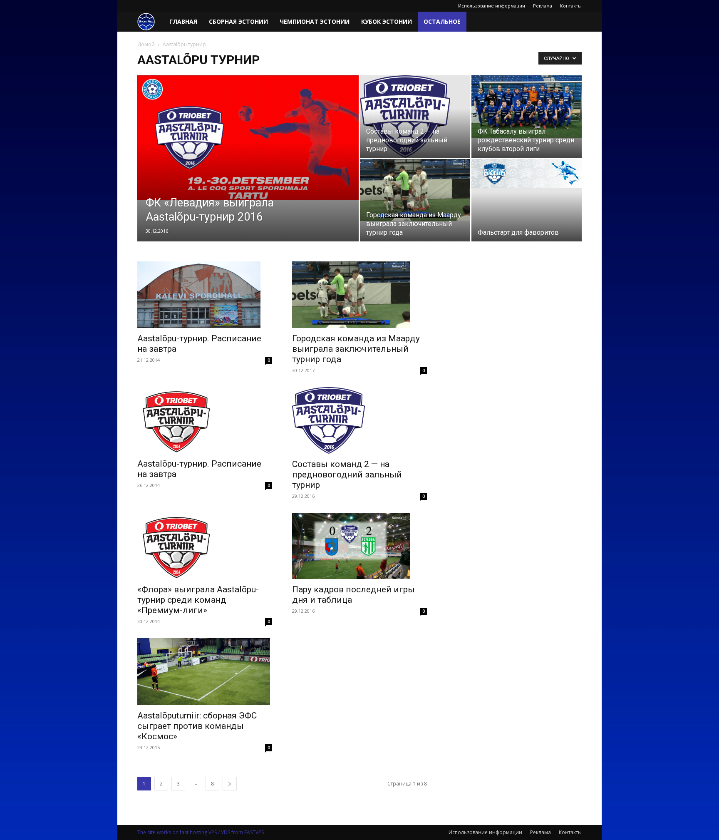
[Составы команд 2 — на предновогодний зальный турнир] (415, 116)
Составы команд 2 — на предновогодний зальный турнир (347, 474)
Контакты (571, 5)
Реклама (542, 5)
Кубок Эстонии (386, 21)
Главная (183, 21)
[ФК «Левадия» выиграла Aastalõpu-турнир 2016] (248, 137)
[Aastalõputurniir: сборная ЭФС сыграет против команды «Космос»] (204, 671)
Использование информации (491, 5)
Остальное (442, 21)
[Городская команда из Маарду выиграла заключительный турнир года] (415, 190)
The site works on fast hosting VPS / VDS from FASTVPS (200, 832)
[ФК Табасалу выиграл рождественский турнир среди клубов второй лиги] (526, 106)
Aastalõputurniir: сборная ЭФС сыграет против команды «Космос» (197, 726)
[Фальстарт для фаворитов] (526, 173)
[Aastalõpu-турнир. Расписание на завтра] (204, 294)
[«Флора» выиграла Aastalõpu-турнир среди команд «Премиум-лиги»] (204, 546)
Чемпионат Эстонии (315, 21)
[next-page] (230, 783)
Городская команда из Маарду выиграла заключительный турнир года (356, 348)
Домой (146, 44)
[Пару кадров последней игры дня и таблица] (359, 546)
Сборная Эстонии (238, 21)
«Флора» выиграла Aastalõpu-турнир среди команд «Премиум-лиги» (198, 599)
